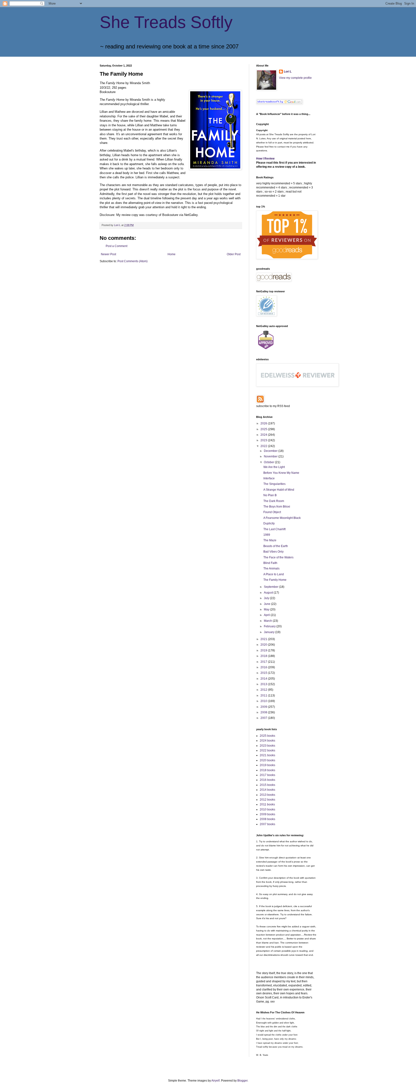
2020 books (267, 760)
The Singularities (274, 484)
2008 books (267, 819)
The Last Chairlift (274, 529)
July (267, 598)
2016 (264, 667)
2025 (264, 429)
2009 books (267, 814)
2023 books (267, 745)
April (267, 615)
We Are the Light (274, 467)
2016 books (267, 780)
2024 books (267, 740)
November (271, 456)
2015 (264, 673)
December (271, 451)
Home (172, 254)
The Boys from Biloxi (276, 506)
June (267, 604)
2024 (264, 434)
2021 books (267, 755)
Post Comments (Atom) (132, 261)
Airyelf (215, 1080)
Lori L (288, 71)
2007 (264, 718)
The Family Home (274, 580)
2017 (264, 661)
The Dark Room (273, 501)
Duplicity (269, 523)
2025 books (267, 735)
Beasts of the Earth (275, 546)
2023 (264, 440)
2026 (264, 423)
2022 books (267, 750)
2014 (264, 678)
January (269, 632)
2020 (264, 644)
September (271, 586)
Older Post (233, 254)
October (269, 462)
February (270, 626)
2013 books (267, 794)
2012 (264, 689)
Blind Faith (270, 563)
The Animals (271, 568)
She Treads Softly (166, 22)
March (268, 620)
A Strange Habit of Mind (278, 489)
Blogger (242, 1080)
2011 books (267, 804)
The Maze (269, 540)
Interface (269, 478)
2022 (264, 446)
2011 (264, 695)
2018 (264, 656)
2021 (264, 639)
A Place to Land (273, 574)
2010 (264, 701)
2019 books (267, 765)
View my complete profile (295, 78)
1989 (266, 534)
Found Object (272, 512)
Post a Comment (116, 246)
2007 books (267, 824)
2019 (264, 650)
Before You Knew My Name (281, 473)
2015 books (267, 785)
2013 (264, 684)
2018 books (267, 770)
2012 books (267, 799)
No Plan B (270, 495)
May (267, 609)
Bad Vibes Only (273, 551)
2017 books (267, 775)
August (269, 592)
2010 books (267, 809)
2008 (264, 712)
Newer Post (108, 254)
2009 (264, 707)
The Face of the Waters (278, 557)
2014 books (267, 789)
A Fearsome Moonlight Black (282, 518)
